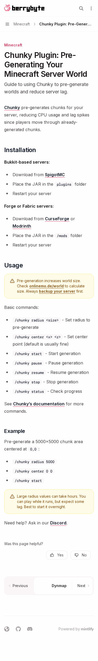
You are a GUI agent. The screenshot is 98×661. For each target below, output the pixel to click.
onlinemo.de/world (46, 286)
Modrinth (22, 226)
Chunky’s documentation (39, 403)
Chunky (12, 107)
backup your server (57, 291)
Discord (58, 522)
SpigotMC (55, 174)
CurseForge (57, 218)
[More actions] (91, 8)
